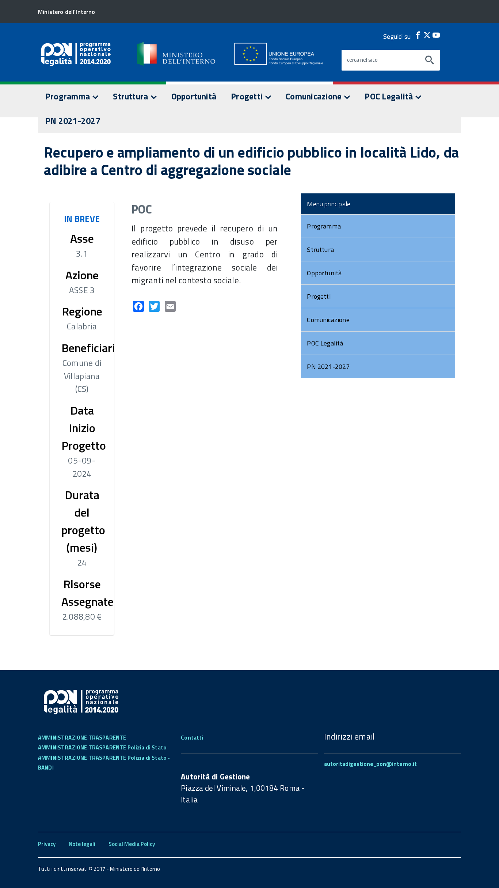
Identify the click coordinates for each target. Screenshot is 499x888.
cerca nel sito (362, 60)
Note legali (82, 844)
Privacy (47, 844)
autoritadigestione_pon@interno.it (370, 764)
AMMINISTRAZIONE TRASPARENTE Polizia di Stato (102, 747)
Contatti (192, 737)
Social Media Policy (131, 844)
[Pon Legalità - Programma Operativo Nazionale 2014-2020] (177, 54)
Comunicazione (314, 96)
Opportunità (194, 96)
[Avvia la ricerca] (429, 60)
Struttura (131, 96)
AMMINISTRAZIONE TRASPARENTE (82, 737)
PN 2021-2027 (72, 120)
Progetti (247, 96)
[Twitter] (427, 35)
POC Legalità (390, 96)
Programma (68, 96)
